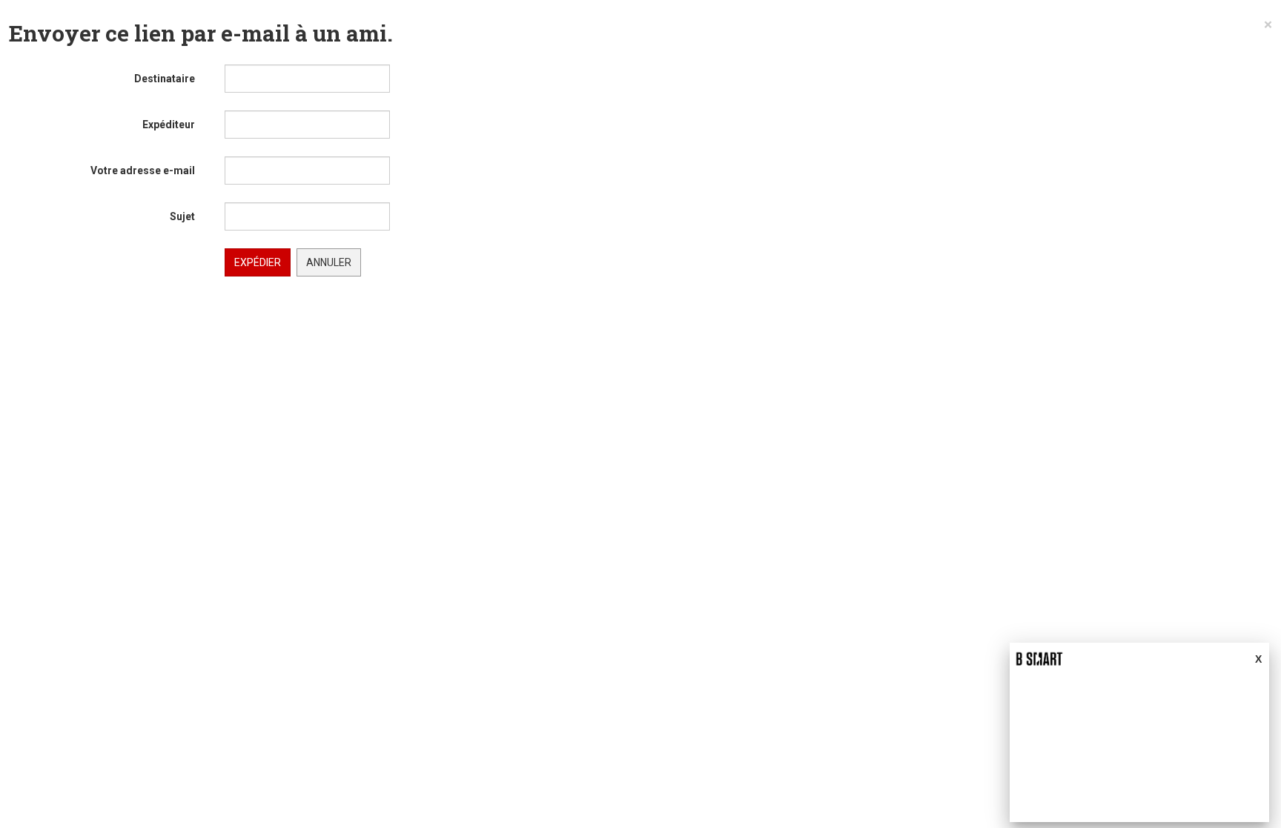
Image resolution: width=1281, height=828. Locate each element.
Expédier (257, 262)
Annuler (328, 262)
